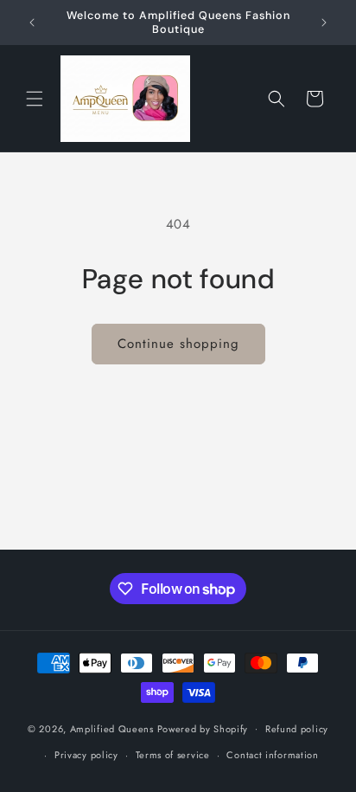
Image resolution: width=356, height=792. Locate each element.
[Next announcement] (324, 22)
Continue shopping (178, 343)
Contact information (272, 755)
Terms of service (173, 755)
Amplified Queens (113, 728)
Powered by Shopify (203, 728)
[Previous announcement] (32, 22)
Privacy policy (86, 755)
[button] (35, 99)
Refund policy (296, 729)
